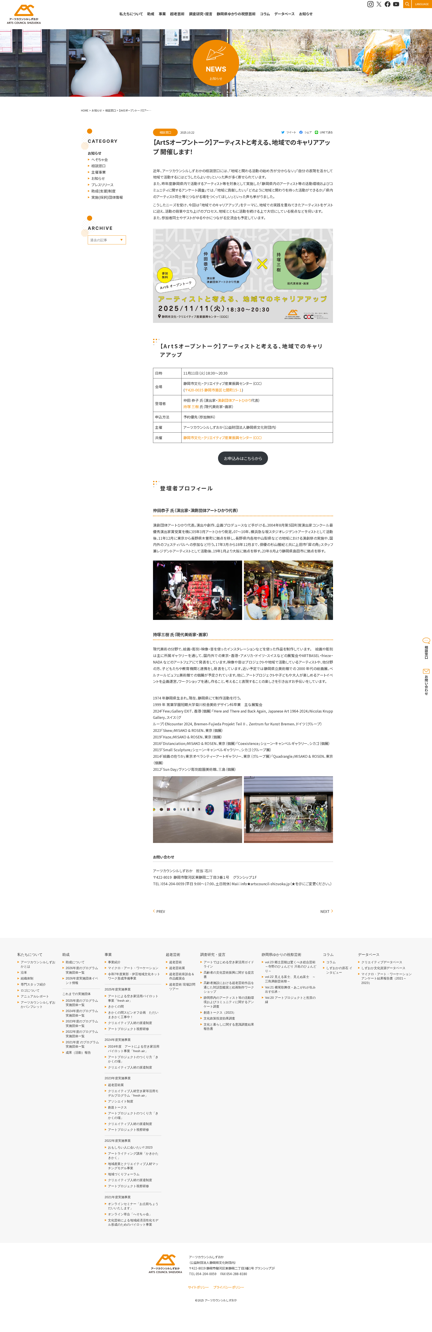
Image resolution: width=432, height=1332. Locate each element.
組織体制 (27, 978)
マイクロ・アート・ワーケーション (133, 968)
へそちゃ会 (99, 159)
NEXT (325, 911)
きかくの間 (116, 1006)
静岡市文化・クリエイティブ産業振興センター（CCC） (222, 437)
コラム (331, 962)
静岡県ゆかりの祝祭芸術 (236, 13)
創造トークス (117, 1107)
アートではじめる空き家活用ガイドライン (229, 964)
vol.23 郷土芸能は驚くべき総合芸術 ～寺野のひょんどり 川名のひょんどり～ (291, 966)
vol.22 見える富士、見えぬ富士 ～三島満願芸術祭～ (290, 979)
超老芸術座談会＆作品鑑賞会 (181, 976)
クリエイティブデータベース (381, 962)
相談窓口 (98, 165)
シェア (308, 132)
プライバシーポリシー (228, 1287)
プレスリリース (102, 184)
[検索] (407, 4)
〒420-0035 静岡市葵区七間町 (209, 390)
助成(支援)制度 (103, 191)
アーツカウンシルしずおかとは (38, 964)
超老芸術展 (116, 1085)
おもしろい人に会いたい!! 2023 (130, 1147)
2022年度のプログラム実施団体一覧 (82, 1034)
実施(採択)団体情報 (107, 197)
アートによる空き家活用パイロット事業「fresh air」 (133, 998)
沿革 (24, 972)
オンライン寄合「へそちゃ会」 (130, 1214)
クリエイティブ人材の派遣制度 (130, 1023)
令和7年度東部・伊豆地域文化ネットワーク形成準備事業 (134, 976)
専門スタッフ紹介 (33, 984)
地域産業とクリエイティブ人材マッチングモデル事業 (133, 1166)
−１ (239, 390)
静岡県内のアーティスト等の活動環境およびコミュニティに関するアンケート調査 (229, 1002)
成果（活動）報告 (78, 1052)
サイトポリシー (198, 1287)
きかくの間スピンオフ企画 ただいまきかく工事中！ (133, 1015)
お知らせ (306, 13)
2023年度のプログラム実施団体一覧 (82, 1023)
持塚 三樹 (191, 406)
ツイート (291, 132)
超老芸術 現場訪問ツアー (182, 987)
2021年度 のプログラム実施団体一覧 (82, 1044)
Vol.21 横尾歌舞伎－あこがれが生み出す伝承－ (290, 990)
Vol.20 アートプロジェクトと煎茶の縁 (290, 1000)
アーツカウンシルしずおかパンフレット (38, 1005)
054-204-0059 (206, 1274)
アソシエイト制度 (120, 1101)
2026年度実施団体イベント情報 (82, 981)
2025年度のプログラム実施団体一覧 (82, 1003)
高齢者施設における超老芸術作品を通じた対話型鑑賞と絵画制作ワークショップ (229, 987)
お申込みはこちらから (243, 458)
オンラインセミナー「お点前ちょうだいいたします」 (133, 1206)
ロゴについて (30, 990)
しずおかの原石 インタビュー (339, 970)
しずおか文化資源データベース (383, 968)
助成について (75, 962)
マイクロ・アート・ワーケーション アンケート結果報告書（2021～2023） (386, 978)
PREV (160, 911)
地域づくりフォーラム (124, 1174)
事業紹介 (114, 962)
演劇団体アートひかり (234, 400)
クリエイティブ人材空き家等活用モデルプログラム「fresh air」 (133, 1093)
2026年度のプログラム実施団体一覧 (82, 970)
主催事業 (98, 172)
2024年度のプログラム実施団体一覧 (82, 1013)
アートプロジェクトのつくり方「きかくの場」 (133, 1059)
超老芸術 (175, 962)
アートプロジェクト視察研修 (128, 1029)
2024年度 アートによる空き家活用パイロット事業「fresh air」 (133, 1049)
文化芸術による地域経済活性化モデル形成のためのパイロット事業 (133, 1222)
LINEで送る (326, 132)
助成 (150, 13)
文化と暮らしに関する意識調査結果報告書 (229, 1027)
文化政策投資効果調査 (219, 1018)
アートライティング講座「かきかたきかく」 (133, 1156)
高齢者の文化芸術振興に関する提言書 (229, 975)
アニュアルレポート (35, 996)
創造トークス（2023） (220, 1012)
